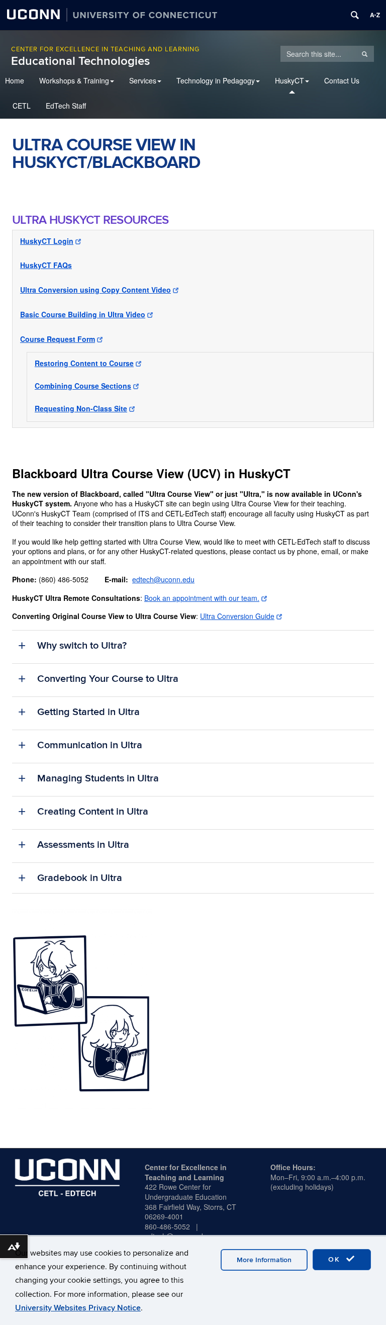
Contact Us (341, 80)
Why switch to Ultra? (82, 646)
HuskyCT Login (46, 241)
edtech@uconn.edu (163, 579)
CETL (22, 106)
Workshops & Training (74, 80)
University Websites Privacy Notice (78, 1308)
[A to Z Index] (375, 15)
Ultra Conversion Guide (237, 616)
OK (335, 1259)
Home (14, 80)
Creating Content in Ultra (92, 812)
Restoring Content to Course (84, 363)
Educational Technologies (80, 61)
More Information (264, 1260)
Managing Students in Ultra (98, 778)
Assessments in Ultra (83, 845)
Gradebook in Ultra (79, 878)
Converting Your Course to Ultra (107, 679)
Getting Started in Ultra (88, 712)
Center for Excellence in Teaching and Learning (105, 49)
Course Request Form (57, 339)
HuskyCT (289, 80)
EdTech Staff (66, 106)
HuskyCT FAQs (46, 265)
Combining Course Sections (83, 386)
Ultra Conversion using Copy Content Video (95, 290)
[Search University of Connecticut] (355, 15)
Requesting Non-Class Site (81, 408)
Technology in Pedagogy (215, 80)
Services (142, 80)
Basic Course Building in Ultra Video (82, 314)
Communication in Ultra (89, 745)
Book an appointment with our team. (201, 598)
